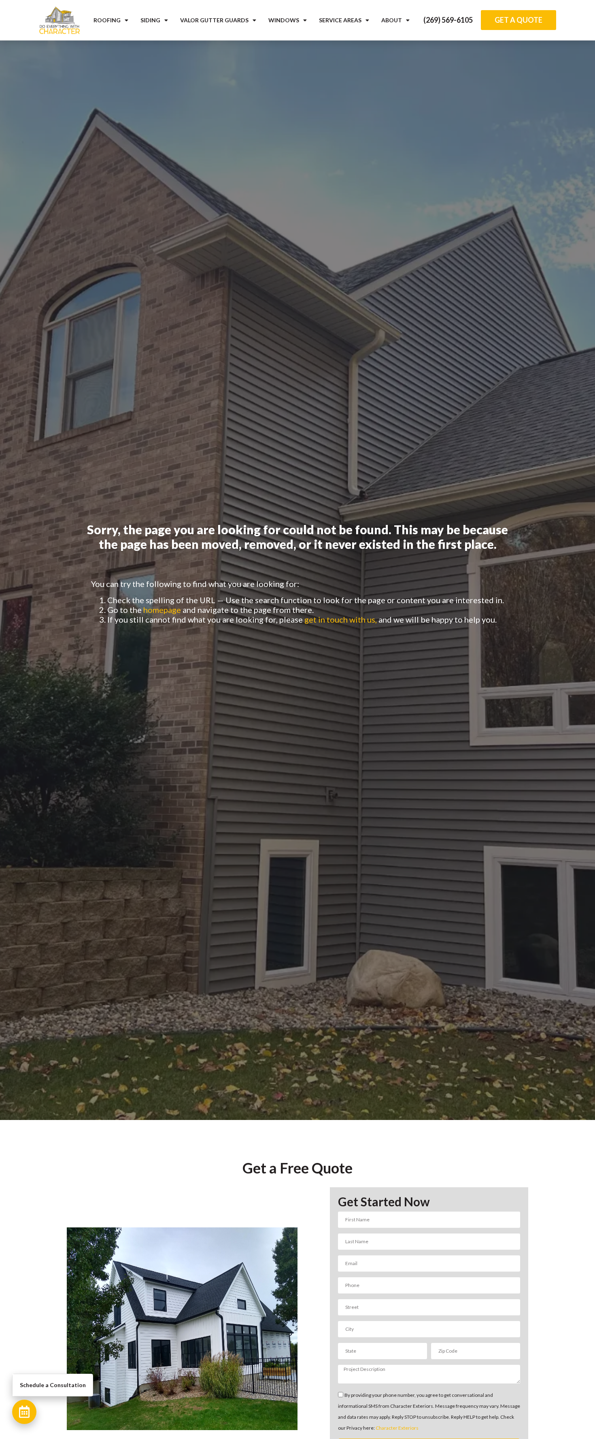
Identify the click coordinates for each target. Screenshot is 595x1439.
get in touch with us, (340, 619)
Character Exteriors (397, 1428)
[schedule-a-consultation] (24, 1412)
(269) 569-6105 (448, 19)
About (391, 20)
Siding (150, 20)
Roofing (107, 20)
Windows (283, 20)
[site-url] (59, 20)
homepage (162, 610)
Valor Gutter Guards (214, 20)
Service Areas (340, 20)
